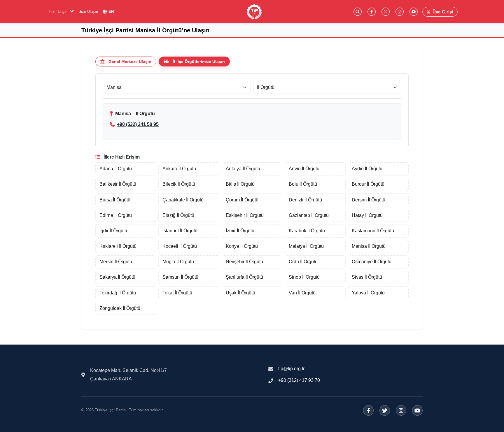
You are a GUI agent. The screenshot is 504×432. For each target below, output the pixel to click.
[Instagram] (401, 410)
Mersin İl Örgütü (115, 261)
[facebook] (371, 11)
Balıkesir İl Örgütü (117, 184)
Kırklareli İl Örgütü (117, 246)
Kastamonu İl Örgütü (373, 230)
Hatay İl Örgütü (367, 215)
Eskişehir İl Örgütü (245, 215)
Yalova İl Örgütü (368, 292)
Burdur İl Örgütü (368, 184)
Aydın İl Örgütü (367, 168)
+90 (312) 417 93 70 (299, 380)
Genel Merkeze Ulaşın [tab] (129, 61)
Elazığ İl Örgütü (178, 215)
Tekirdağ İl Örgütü (117, 292)
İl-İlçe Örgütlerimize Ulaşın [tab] (199, 61)
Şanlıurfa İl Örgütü (244, 277)
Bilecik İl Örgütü (178, 184)
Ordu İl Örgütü (303, 261)
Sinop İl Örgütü (304, 277)
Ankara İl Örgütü (179, 168)
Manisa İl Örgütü (369, 246)
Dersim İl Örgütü (368, 199)
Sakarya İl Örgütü (117, 277)
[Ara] (357, 11)
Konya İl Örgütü (242, 246)
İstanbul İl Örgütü (179, 230)
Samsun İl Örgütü (180, 277)
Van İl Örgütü (302, 292)
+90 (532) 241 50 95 (138, 124)
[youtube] (413, 11)
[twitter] (385, 11)
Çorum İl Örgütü (242, 199)
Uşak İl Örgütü (240, 292)
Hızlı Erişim (59, 11)
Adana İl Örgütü (115, 168)
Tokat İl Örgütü (177, 292)
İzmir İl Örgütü (240, 230)
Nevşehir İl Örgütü (244, 261)
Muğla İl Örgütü (178, 261)
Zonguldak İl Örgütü (119, 308)
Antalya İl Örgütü (243, 168)
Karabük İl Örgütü (307, 230)
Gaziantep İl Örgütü (309, 215)
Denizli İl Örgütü (305, 199)
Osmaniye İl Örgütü (371, 261)
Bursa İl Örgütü (114, 199)
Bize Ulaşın (88, 11)
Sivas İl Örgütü (367, 277)
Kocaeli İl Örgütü (179, 246)
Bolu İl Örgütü (303, 184)
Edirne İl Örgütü (115, 215)
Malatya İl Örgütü (306, 246)
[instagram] (399, 11)
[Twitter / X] (384, 410)
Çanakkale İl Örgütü (183, 199)
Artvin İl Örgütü (304, 168)
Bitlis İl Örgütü (240, 184)
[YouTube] (417, 410)
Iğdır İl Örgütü (113, 230)
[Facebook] (368, 410)
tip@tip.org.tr (291, 368)
